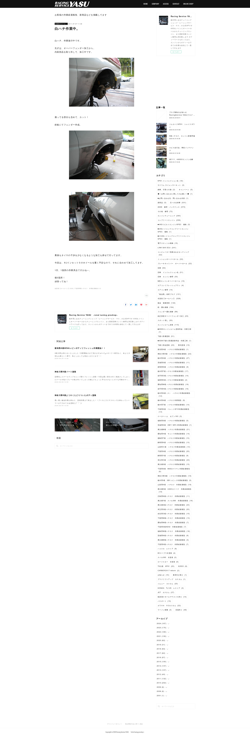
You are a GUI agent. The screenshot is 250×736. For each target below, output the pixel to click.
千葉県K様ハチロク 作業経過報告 (173, 544)
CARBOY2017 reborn (169, 570)
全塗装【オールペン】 (61, 24)
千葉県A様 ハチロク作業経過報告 (174, 451)
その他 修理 (165, 211)
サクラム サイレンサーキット (171, 185)
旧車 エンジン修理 (168, 276)
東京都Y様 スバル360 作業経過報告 (175, 500)
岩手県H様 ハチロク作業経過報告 (173, 389)
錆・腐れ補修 (166, 307)
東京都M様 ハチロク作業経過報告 (174, 429)
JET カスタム (166, 592)
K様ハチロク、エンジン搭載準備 (182, 136)
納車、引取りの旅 (166, 189)
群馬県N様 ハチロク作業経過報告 (173, 367)
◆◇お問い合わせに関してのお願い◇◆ (175, 194)
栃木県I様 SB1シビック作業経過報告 (175, 480)
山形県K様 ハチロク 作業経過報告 (174, 484)
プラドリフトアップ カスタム (172, 579)
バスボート (164, 601)
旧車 (162, 268)
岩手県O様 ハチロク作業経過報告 (173, 375)
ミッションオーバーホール (170, 259)
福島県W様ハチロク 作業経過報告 (174, 531)
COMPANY (155, 4)
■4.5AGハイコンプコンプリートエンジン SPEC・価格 (175, 237)
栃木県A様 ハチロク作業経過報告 (174, 358)
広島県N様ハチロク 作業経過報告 (174, 496)
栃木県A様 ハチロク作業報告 (171, 400)
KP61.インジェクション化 (170, 181)
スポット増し (165, 320)
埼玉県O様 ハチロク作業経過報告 (174, 460)
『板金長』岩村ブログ (169, 294)
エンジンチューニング (169, 215)
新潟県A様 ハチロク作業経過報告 (173, 349)
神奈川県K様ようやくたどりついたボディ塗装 (75, 395)
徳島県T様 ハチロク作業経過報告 (174, 438)
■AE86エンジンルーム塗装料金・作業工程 (174, 330)
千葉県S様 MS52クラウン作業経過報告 (174, 470)
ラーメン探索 (165, 610)
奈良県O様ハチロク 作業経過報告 (174, 513)
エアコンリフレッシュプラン (171, 285)
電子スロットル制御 (168, 243)
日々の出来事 (178, 202)
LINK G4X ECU (167, 247)
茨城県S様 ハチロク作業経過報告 (174, 362)
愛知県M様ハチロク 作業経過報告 (173, 522)
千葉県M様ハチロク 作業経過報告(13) (87, 288)
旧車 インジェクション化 (170, 272)
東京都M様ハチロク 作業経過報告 (173, 540)
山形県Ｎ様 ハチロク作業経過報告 (174, 447)
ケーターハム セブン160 (170, 416)
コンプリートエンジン (169, 220)
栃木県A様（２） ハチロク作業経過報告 (174, 394)
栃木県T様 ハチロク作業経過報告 (173, 371)
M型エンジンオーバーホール (171, 281)
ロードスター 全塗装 (168, 562)
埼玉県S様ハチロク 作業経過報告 (174, 509)
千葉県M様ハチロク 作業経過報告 (174, 518)
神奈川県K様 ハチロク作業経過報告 (174, 354)
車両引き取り (180, 575)
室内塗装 (184, 345)
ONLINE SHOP (188, 4)
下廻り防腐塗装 (166, 336)
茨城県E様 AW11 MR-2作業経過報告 (175, 425)
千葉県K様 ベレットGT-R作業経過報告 (173, 410)
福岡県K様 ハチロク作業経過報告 (173, 380)
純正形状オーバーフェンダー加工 (173, 316)
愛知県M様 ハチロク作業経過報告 (173, 384)
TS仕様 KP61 (166, 566)
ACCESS (166, 4)
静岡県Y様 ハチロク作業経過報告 (173, 455)
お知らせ (163, 575)
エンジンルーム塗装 (168, 325)
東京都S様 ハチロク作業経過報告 (174, 464)
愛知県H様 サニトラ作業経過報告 (174, 433)
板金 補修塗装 (167, 303)
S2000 (182, 566)
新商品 (162, 202)
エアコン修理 (165, 290)
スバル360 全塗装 (167, 557)
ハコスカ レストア (167, 548)
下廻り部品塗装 (166, 345)
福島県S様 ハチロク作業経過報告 (173, 420)
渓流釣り (181, 610)
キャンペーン (186, 189)
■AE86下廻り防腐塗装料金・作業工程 (174, 340)
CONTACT (176, 4)
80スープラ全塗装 (167, 553)
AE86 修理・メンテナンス (172, 207)
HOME (145, 4)
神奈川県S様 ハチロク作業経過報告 (174, 476)
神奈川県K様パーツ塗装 (65, 371)
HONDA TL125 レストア (171, 588)
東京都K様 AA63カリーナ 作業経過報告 (174, 490)
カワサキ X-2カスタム (169, 605)
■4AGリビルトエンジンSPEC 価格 (174, 224)
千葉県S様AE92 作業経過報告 (172, 527)
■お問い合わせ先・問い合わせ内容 (173, 198)
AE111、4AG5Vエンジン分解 (181, 159)
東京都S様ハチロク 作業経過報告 (174, 505)
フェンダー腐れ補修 (168, 311)
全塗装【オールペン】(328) (64, 288)
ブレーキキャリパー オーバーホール (175, 263)
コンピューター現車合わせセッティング (173, 253)
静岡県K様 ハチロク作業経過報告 (174, 442)
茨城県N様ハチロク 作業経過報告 (173, 535)
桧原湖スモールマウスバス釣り (172, 597)
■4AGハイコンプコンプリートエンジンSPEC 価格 (173, 230)
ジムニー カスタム (168, 583)
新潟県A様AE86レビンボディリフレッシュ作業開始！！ (80, 348)
